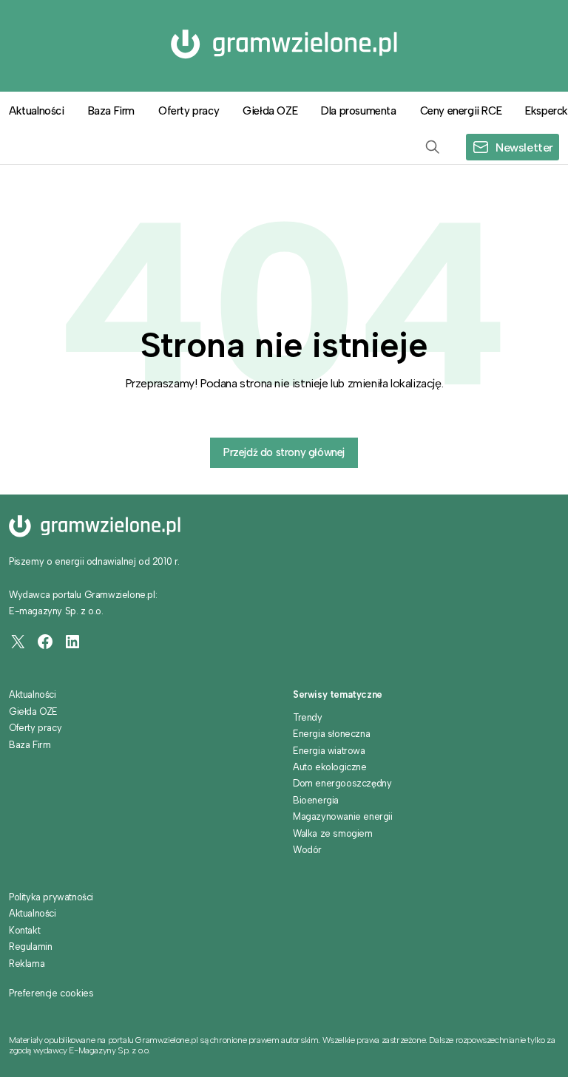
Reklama (26, 963)
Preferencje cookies (51, 993)
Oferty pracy (188, 111)
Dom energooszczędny (342, 783)
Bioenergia (316, 800)
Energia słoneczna (331, 733)
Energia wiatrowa (329, 750)
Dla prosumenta (358, 111)
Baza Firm (111, 111)
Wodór (307, 849)
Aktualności (32, 694)
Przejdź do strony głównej (284, 452)
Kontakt (24, 930)
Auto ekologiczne (330, 766)
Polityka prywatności (51, 897)
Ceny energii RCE (461, 111)
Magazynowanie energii (343, 816)
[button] (432, 147)
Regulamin (30, 946)
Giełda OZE (270, 111)
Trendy (307, 717)
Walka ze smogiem (333, 833)
